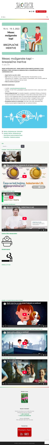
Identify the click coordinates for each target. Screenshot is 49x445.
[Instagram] (31, 11)
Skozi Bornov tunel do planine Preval (13, 135)
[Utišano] (43, 230)
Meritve (5, 131)
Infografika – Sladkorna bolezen (12, 137)
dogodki (6, 133)
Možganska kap (12, 131)
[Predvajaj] (3, 230)
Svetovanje (19, 131)
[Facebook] (33, 11)
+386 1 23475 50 (25, 414)
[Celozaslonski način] (45, 230)
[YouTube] (29, 11)
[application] (24, 218)
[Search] (22, 146)
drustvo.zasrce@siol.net (25, 415)
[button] (47, 17)
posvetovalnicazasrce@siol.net (18, 88)
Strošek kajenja (6, 249)
